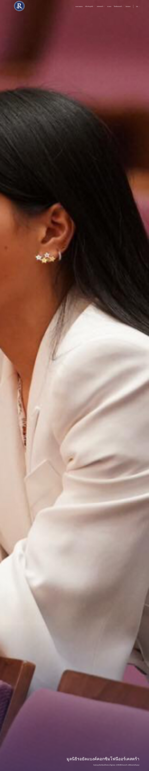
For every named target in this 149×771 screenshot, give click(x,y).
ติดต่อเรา (128, 6)
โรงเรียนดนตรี (118, 6)
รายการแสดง (79, 6)
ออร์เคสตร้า (100, 6)
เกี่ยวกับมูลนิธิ (89, 6)
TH (137, 6)
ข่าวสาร (109, 6)
